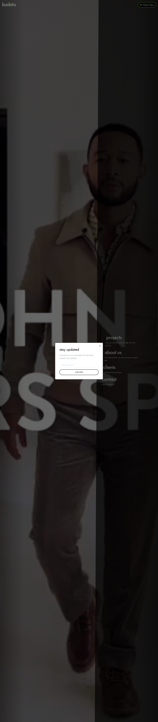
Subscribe (79, 372)
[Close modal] (100, 345)
